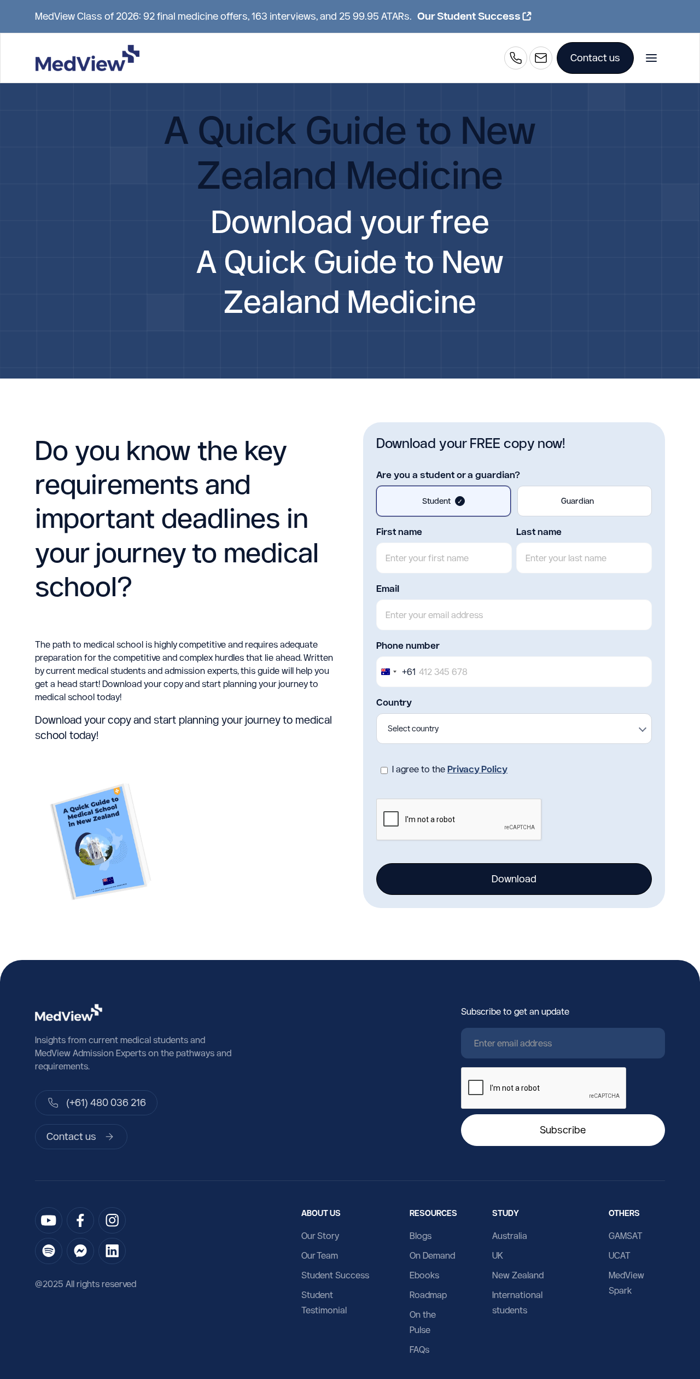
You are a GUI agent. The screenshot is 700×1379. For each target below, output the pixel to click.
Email (387, 589)
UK (497, 1255)
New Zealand (518, 1275)
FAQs (419, 1349)
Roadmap (428, 1295)
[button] (651, 58)
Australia (509, 1236)
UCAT (620, 1255)
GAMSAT (626, 1236)
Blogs (420, 1236)
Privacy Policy (477, 769)
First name (399, 532)
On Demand (432, 1255)
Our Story (320, 1236)
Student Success (335, 1275)
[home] (87, 58)
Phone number (408, 645)
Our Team (319, 1255)
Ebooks (424, 1275)
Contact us (595, 57)
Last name (539, 532)
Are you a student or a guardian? (448, 475)
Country (394, 702)
